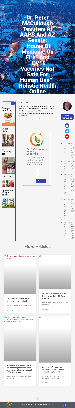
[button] (37, 398)
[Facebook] (64, 405)
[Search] (12, 103)
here (45, 119)
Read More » (10, 310)
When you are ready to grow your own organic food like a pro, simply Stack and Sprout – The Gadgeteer (19, 368)
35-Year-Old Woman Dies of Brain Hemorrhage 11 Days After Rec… (54, 296)
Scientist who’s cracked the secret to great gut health (18, 300)
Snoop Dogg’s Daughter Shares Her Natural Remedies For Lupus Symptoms (54, 369)
